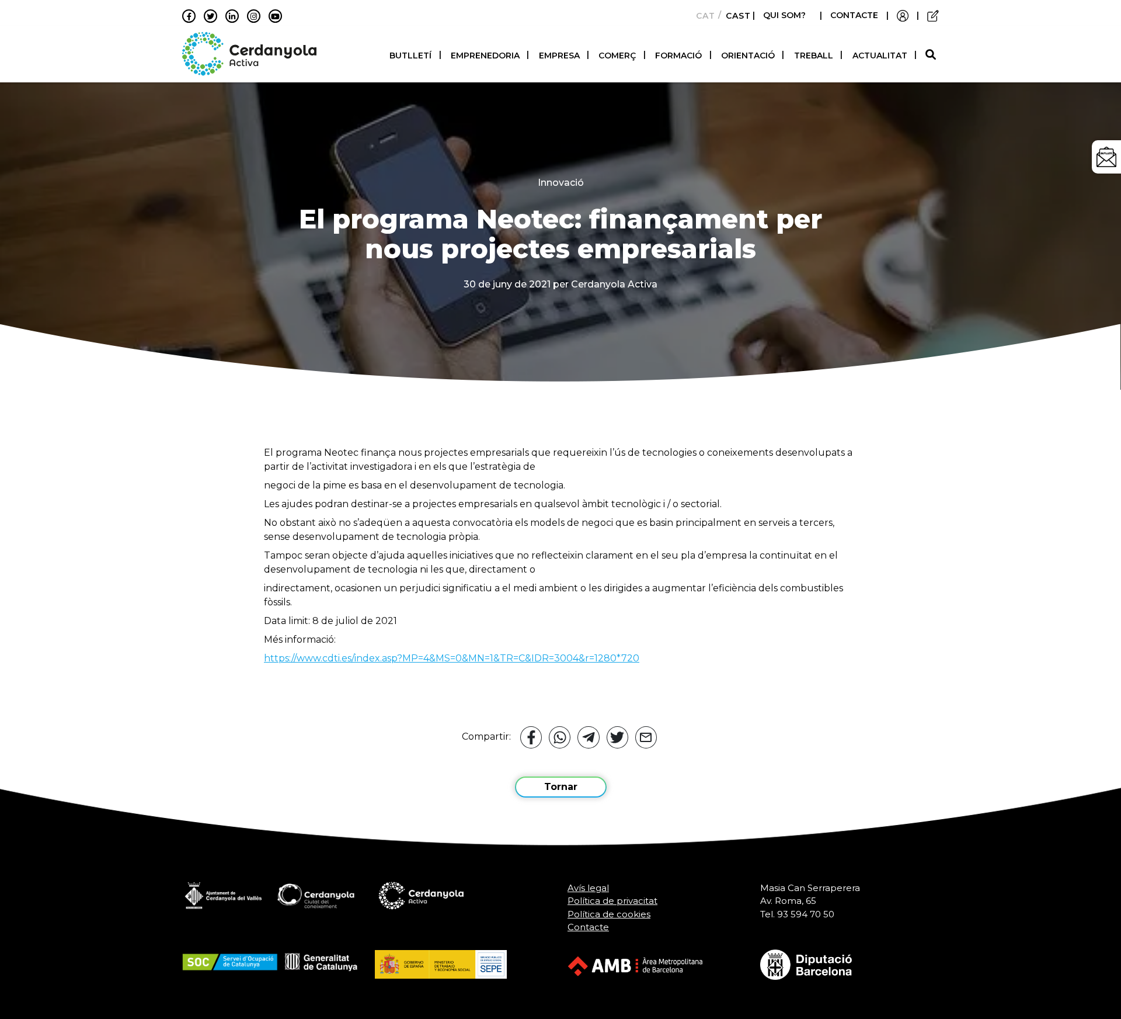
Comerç (617, 55)
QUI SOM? (784, 15)
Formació (678, 55)
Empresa (559, 55)
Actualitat (879, 55)
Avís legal (588, 887)
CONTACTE (854, 15)
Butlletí (410, 55)
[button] (932, 55)
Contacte (588, 927)
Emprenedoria (485, 55)
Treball (813, 55)
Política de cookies (609, 914)
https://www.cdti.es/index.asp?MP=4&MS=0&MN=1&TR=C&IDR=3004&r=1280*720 (451, 658)
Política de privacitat (612, 900)
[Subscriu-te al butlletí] (1106, 157)
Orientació (748, 55)
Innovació (561, 182)
